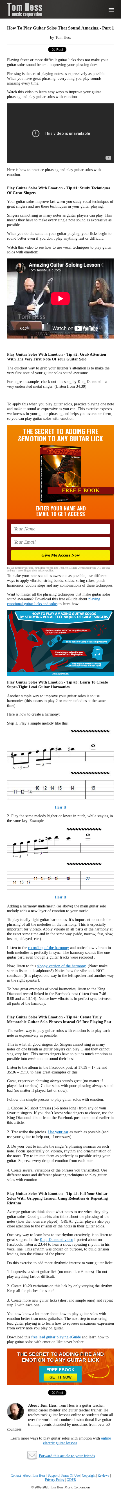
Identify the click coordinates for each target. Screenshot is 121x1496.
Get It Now (60, 1377)
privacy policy (45, 570)
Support (53, 1475)
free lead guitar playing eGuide (56, 1337)
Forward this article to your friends (67, 1456)
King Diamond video (56, 1239)
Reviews (103, 1475)
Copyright (88, 1475)
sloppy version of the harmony (61, 966)
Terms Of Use (70, 1475)
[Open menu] (111, 9)
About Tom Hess (34, 1475)
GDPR (71, 1480)
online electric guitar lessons (77, 1440)
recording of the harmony (48, 947)
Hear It (60, 807)
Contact (16, 1475)
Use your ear (58, 1132)
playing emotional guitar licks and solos (53, 601)
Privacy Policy (54, 1480)
